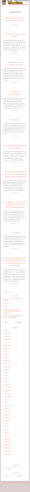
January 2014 (6, 411)
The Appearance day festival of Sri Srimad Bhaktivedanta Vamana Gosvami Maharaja (15, 174)
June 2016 (5, 375)
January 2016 (6, 387)
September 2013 (7, 418)
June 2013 (5, 427)
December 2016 (7, 366)
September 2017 (7, 345)
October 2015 (6, 393)
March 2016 (6, 381)
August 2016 (6, 369)
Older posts (7, 292)
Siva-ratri (5, 306)
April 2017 (6, 354)
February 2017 (6, 360)
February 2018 (6, 333)
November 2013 (7, 415)
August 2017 (6, 348)
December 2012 (7, 445)
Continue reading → (15, 24)
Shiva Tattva (6, 303)
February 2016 (6, 384)
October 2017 (6, 342)
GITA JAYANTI (15, 233)
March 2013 (6, 436)
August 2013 (6, 421)
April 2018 (6, 330)
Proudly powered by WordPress (7, 482)
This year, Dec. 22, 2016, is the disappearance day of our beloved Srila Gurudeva (15, 204)
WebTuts (27, 482)
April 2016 (6, 378)
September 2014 (7, 405)
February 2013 (6, 439)
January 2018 (6, 336)
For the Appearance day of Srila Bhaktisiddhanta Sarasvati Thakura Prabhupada (12, 311)
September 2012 (7, 454)
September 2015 (7, 396)
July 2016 (5, 372)
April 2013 (6, 433)
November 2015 (7, 390)
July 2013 (5, 424)
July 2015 (5, 399)
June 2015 (5, 402)
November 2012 (7, 448)
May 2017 (5, 351)
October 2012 (6, 451)
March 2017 (6, 357)
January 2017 (6, 363)
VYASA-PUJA (15, 120)
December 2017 (7, 339)
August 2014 (6, 408)
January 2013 (6, 442)
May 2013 (5, 430)
